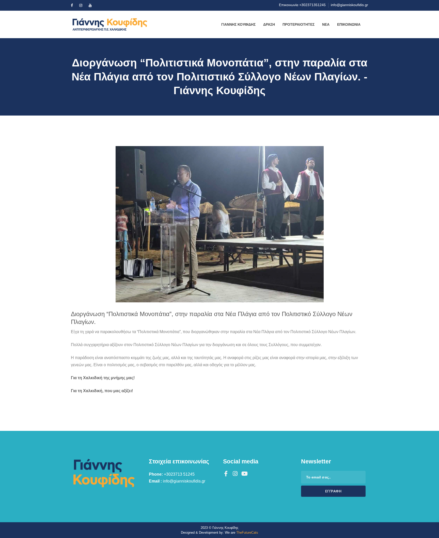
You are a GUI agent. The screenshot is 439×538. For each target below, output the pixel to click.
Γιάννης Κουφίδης (238, 24)
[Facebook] (72, 5)
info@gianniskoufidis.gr (349, 5)
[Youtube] (90, 5)
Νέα (326, 24)
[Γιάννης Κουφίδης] (115, 24)
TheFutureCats (247, 532)
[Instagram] (80, 5)
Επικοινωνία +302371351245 (302, 5)
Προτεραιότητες (299, 24)
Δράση (269, 24)
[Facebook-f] (226, 473)
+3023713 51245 (179, 474)
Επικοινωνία (348, 24)
